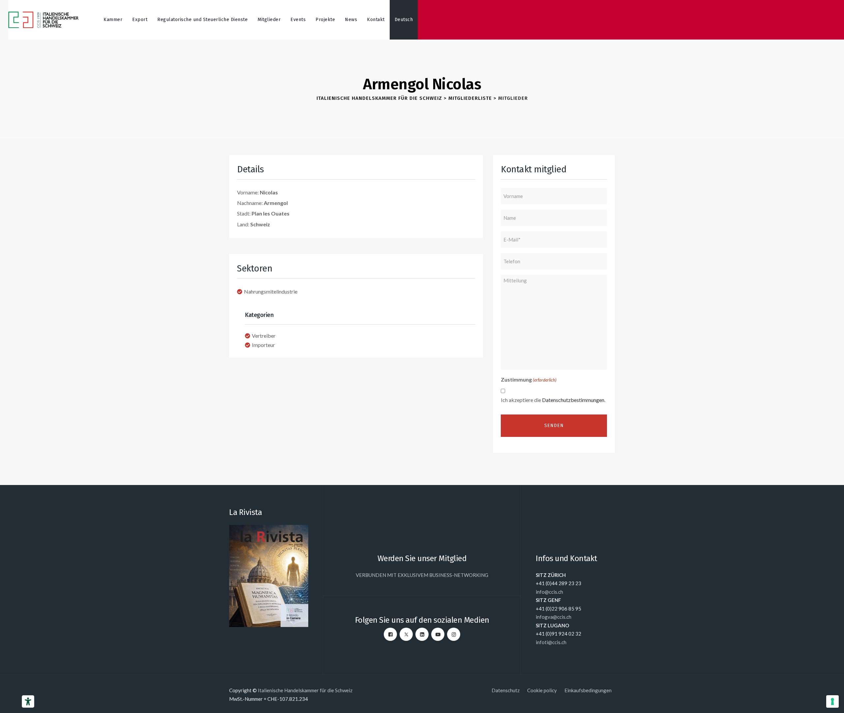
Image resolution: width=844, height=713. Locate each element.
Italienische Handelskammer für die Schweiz (305, 690)
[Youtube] (437, 634)
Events (298, 19)
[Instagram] (453, 634)
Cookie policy (542, 690)
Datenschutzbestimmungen (573, 400)
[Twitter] (406, 634)
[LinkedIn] (422, 634)
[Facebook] (390, 634)
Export (139, 19)
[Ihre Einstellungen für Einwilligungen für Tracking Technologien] (832, 701)
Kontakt (376, 19)
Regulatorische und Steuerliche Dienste (202, 19)
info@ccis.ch (549, 592)
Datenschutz (506, 690)
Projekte (325, 19)
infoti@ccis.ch (551, 642)
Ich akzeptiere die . (553, 400)
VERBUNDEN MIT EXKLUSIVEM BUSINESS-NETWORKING (422, 575)
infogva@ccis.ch (553, 617)
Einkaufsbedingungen (588, 690)
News (351, 19)
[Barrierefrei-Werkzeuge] (28, 701)
